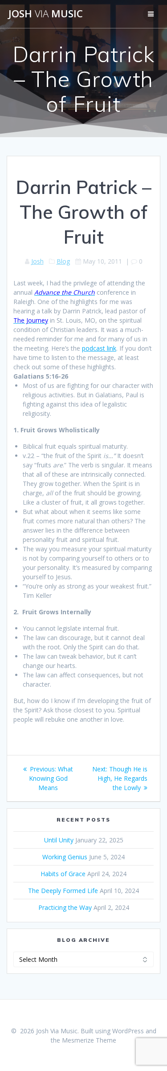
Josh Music (45, 14)
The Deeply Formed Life (63, 890)
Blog (63, 261)
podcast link (99, 348)
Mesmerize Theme (89, 1040)
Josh (37, 261)
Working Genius (64, 857)
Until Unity (58, 840)
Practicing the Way (65, 907)
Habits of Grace (63, 873)
